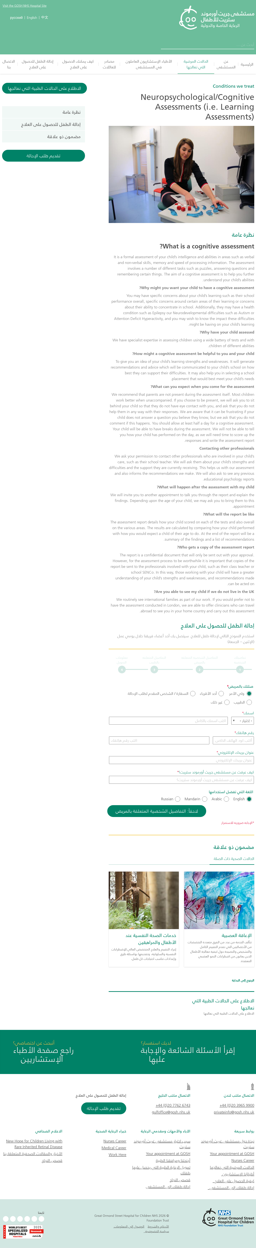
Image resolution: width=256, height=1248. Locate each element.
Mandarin (192, 799)
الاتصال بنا (9, 64)
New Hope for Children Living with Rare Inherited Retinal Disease (34, 1144)
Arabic (217, 799)
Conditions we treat (233, 86)
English (239, 799)
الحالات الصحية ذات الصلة (234, 858)
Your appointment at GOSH (232, 1153)
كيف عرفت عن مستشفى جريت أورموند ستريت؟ (216, 772)
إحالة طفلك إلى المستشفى (231, 1187)
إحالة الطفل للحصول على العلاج (37, 64)
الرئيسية (247, 64)
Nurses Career (242, 1160)
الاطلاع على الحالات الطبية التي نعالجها (44, 88)
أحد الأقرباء (208, 693)
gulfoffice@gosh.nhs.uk (171, 1112)
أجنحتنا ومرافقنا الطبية (173, 1160)
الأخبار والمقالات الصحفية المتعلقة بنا (32, 1153)
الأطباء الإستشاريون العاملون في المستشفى (149, 64)
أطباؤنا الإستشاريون (237, 1174)
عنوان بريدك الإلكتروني (236, 752)
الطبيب (239, 702)
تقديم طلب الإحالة (43, 155)
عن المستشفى (226, 64)
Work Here (117, 1155)
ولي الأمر (236, 693)
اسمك (249, 713)
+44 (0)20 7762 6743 (173, 1105)
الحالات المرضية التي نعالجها (196, 64)
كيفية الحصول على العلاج (233, 1181)
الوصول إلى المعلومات (128, 1226)
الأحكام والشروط (158, 1226)
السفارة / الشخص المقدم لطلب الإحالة (158, 693)
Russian (167, 799)
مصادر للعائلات (109, 64)
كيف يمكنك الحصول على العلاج (78, 64)
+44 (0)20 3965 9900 (237, 1105)
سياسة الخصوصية (156, 1231)
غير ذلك (217, 702)
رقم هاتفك (245, 733)
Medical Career (114, 1148)
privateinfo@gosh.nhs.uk (234, 1112)
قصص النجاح (180, 1180)
